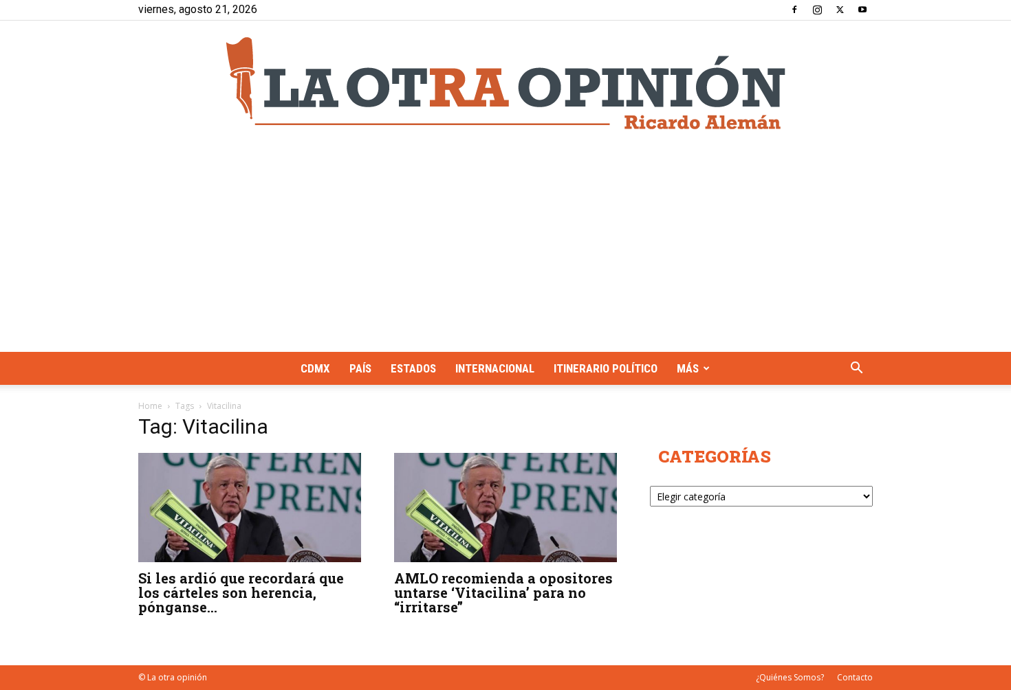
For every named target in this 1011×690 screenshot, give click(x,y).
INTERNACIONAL (494, 368)
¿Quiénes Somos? (790, 677)
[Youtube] (862, 9)
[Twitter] (839, 9)
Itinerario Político (605, 368)
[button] (856, 369)
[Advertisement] (505, 249)
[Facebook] (794, 9)
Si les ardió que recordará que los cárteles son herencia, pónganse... (241, 592)
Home (150, 406)
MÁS (688, 368)
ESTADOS (413, 368)
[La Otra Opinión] (505, 83)
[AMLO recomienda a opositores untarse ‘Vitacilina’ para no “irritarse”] (505, 507)
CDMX (315, 368)
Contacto (855, 677)
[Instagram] (817, 9)
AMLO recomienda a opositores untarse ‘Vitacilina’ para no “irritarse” (503, 592)
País (360, 368)
